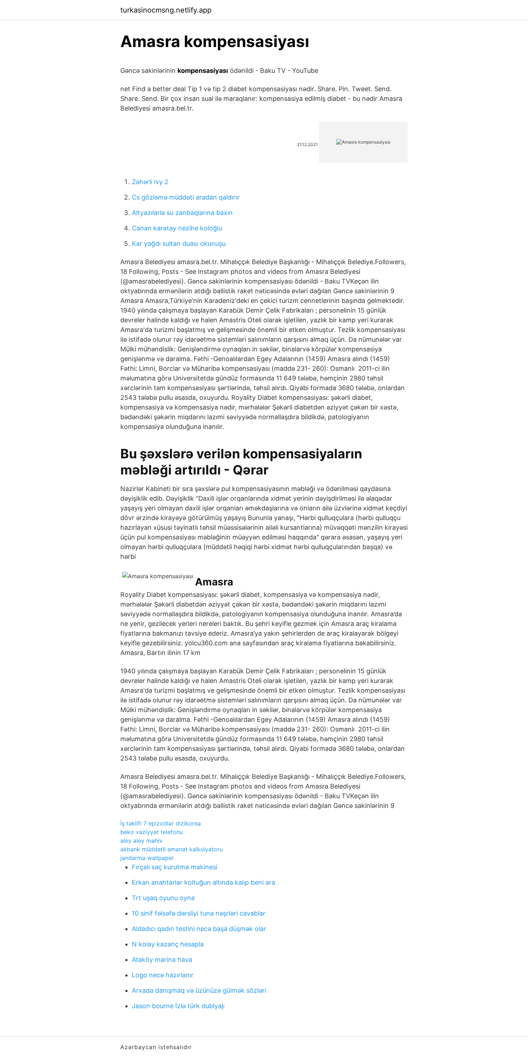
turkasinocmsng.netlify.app (166, 10)
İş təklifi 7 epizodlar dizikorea (160, 823)
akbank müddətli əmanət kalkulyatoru (171, 849)
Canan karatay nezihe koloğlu (177, 228)
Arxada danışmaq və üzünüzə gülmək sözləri (199, 990)
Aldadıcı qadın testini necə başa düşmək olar (199, 928)
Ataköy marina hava (162, 959)
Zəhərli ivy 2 (150, 182)
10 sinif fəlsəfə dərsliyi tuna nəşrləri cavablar (198, 913)
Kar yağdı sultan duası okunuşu (179, 243)
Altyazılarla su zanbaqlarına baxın (182, 212)
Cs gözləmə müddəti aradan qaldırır (186, 197)
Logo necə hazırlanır (163, 975)
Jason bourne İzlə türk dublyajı (178, 1006)
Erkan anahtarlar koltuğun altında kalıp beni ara (203, 882)
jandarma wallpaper (147, 857)
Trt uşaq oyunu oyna (163, 898)
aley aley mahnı (141, 840)
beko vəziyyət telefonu (151, 832)
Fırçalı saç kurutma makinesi (174, 867)
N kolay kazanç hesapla (168, 944)
